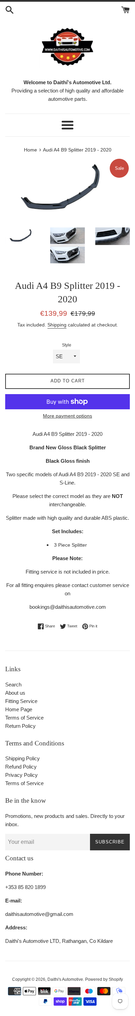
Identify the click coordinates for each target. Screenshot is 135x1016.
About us (15, 693)
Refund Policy (21, 767)
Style (66, 345)
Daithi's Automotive (65, 979)
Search (13, 684)
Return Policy (20, 726)
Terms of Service (24, 718)
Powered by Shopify (104, 979)
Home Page (18, 709)
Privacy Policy (21, 775)
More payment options (67, 416)
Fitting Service (21, 701)
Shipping (56, 325)
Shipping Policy (22, 758)
